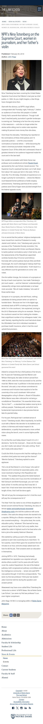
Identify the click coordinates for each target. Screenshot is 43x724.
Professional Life (9, 650)
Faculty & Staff (8, 673)
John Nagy (12, 57)
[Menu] (39, 9)
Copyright (19, 691)
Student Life (7, 646)
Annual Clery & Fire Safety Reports (21, 704)
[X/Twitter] (14, 615)
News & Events (14, 21)
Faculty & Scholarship (11, 642)
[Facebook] (11, 615)
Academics (6, 634)
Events (6, 662)
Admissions (7, 638)
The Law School (21, 695)
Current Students (9, 669)
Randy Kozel (33, 163)
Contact (5, 666)
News (25, 21)
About (4, 631)
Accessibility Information (21, 702)
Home (4, 21)
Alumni (5, 677)
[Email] (18, 615)
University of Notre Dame (21, 693)
